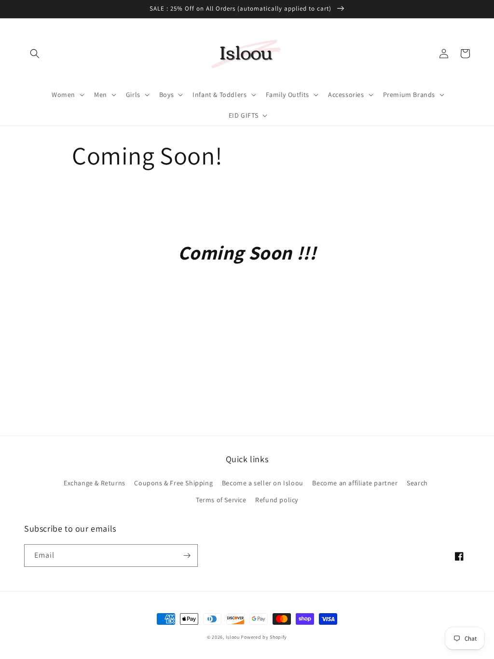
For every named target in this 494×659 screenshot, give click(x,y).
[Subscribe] (186, 555)
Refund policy (276, 499)
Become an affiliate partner (355, 483)
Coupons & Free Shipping (173, 483)
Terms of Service (221, 499)
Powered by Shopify (264, 637)
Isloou (233, 637)
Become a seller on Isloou (262, 483)
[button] (34, 53)
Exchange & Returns (94, 483)
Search (417, 483)
